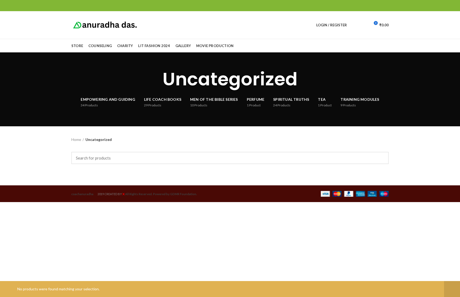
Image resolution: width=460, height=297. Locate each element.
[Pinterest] (373, 5)
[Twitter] (367, 5)
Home (76, 139)
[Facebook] (361, 5)
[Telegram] (386, 5)
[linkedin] (379, 5)
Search (381, 158)
